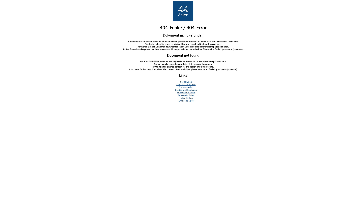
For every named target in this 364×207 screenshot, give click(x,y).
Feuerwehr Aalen (186, 95)
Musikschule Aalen (186, 93)
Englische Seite (186, 101)
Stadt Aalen (186, 82)
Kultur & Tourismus (186, 84)
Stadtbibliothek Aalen (186, 90)
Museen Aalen (186, 87)
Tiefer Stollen (186, 98)
